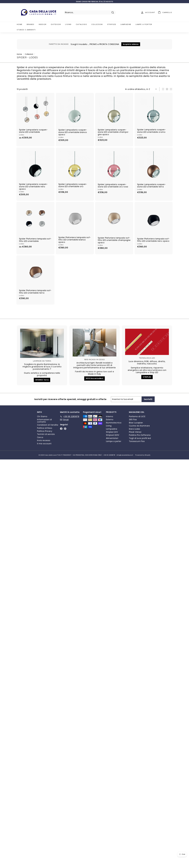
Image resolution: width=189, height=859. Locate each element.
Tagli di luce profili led (140, 438)
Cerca (40, 437)
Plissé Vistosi (135, 432)
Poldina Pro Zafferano (139, 435)
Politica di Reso (44, 428)
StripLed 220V (112, 435)
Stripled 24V (112, 432)
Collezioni (97, 24)
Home (19, 24)
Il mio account (44, 443)
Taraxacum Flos (137, 441)
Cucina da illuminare (139, 425)
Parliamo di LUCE (137, 416)
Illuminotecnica (113, 422)
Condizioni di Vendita (47, 425)
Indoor (42, 24)
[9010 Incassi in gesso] (94, 342)
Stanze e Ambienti (26, 30)
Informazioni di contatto (44, 420)
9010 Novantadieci (94, 378)
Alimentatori (112, 438)
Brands (30, 24)
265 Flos (133, 419)
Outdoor (56, 24)
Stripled (111, 24)
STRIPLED (147, 377)
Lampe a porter (144, 24)
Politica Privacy (44, 431)
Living (68, 24)
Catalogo (81, 24)
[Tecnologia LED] (147, 342)
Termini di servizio (46, 434)
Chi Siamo (42, 416)
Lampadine (126, 24)
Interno (109, 416)
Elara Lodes (134, 429)
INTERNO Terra (42, 380)
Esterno (109, 419)
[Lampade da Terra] (42, 343)
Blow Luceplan (136, 422)
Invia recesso (43, 440)
